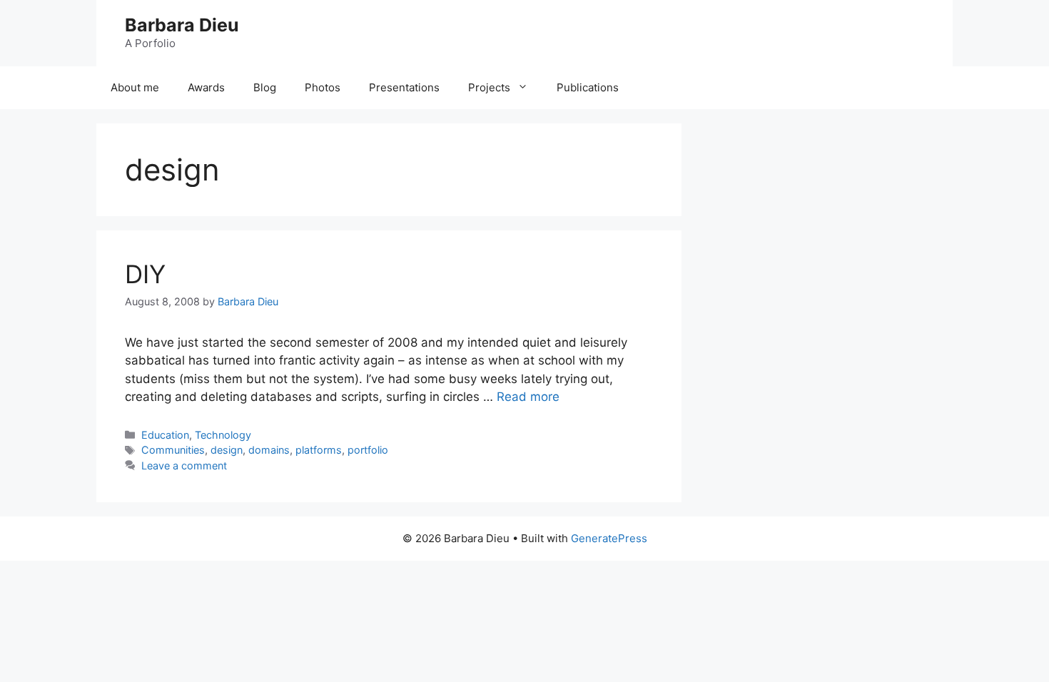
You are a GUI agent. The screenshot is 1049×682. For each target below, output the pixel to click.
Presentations (404, 87)
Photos (322, 87)
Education (165, 435)
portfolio (368, 450)
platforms (318, 450)
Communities (173, 450)
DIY (145, 274)
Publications (588, 87)
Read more (528, 397)
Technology (223, 435)
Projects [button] (489, 87)
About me (135, 87)
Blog (264, 87)
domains (269, 450)
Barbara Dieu (182, 25)
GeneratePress (609, 538)
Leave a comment (184, 465)
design (227, 450)
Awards (206, 87)
